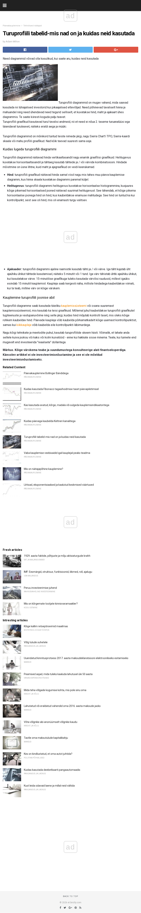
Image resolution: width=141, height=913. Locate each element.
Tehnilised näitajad (32, 25)
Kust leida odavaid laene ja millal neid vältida (49, 785)
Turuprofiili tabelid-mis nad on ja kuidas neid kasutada (55, 436)
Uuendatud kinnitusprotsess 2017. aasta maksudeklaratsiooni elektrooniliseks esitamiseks (76, 658)
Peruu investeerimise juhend (40, 587)
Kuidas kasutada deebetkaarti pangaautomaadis (52, 769)
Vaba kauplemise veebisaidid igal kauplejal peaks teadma (57, 452)
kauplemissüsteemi (73, 306)
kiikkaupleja (24, 325)
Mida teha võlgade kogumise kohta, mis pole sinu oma (55, 690)
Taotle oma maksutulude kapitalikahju (46, 737)
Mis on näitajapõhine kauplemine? (43, 468)
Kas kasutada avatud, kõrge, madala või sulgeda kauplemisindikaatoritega (66, 405)
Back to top (70, 896)
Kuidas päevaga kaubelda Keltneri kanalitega (49, 421)
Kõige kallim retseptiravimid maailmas (46, 626)
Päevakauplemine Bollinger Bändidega (46, 373)
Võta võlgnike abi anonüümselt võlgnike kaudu (50, 721)
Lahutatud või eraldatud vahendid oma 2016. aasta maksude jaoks (62, 705)
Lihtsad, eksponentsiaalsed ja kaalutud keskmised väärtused (59, 484)
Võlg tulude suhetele (36, 642)
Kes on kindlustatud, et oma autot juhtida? (48, 753)
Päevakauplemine (11, 25)
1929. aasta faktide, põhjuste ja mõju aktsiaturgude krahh (57, 555)
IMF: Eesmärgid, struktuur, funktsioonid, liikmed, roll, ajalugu (58, 571)
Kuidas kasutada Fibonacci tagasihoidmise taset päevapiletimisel (61, 389)
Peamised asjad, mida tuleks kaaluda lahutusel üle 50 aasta (58, 674)
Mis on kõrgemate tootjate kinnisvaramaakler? (51, 603)
